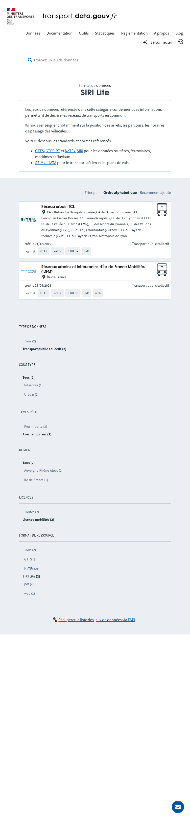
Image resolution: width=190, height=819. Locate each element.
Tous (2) (30, 341)
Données (32, 33)
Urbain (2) (31, 394)
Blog (179, 33)
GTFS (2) (30, 559)
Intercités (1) (33, 385)
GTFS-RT (53, 150)
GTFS (39, 150)
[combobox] (95, 60)
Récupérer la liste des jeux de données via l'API (96, 619)
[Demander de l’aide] (178, 807)
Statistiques (105, 33)
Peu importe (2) (35, 426)
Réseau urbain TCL (58, 207)
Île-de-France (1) (36, 480)
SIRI (80, 150)
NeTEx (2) (31, 568)
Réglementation (134, 33)
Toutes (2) (31, 512)
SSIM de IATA (45, 162)
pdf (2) (29, 584)
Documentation (59, 33)
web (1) (29, 593)
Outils (84, 33)
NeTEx (70, 150)
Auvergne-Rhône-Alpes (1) (43, 470)
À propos (161, 33)
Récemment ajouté (155, 192)
